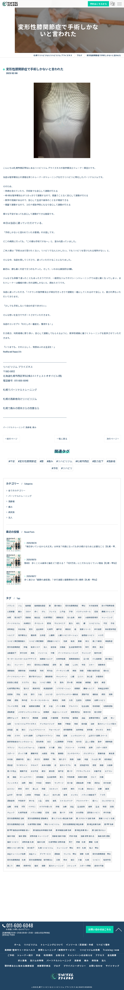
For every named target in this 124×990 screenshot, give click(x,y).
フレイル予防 (12, 706)
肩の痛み (109, 658)
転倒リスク (35, 647)
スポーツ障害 (85, 865)
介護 (80, 859)
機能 (14, 777)
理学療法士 (22, 635)
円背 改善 (73, 836)
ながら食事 (28, 735)
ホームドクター (26, 777)
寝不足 (61, 771)
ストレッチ (71, 865)
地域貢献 (96, 706)
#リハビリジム (64, 461)
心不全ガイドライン (44, 735)
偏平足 (59, 629)
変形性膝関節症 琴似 (102, 853)
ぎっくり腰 (22, 753)
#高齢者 (111, 461)
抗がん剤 (56, 794)
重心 (29, 759)
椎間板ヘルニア (46, 658)
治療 (65, 806)
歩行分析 (23, 653)
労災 (49, 741)
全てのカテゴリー (16, 490)
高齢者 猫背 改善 (59, 836)
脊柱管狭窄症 (110, 629)
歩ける (31, 800)
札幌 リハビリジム (45, 847)
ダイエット (39, 623)
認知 (47, 800)
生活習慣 (81, 806)
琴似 (83, 605)
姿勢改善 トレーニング (39, 836)
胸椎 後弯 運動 (104, 836)
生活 (97, 806)
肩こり (10, 865)
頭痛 (67, 664)
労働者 (62, 647)
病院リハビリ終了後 (15, 847)
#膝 (42, 461)
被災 (72, 859)
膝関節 (46, 759)
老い (112, 718)
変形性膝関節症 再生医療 (73, 824)
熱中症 (24, 700)
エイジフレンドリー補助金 (67, 694)
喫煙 (104, 806)
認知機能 (40, 777)
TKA (54, 759)
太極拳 (110, 765)
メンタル (74, 794)
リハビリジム (94, 623)
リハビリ (96, 859)
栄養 (23, 706)
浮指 (18, 694)
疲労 (43, 771)
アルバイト (73, 706)
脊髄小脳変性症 (93, 670)
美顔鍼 (88, 682)
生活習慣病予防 (75, 647)
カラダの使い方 (45, 806)
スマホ (17, 735)
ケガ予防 (81, 747)
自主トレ (32, 853)
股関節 (46, 712)
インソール (42, 653)
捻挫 (96, 611)
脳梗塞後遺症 (39, 605)
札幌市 (50, 629)
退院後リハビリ (93, 812)
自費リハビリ (99, 700)
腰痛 (18, 865)
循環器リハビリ (88, 635)
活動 (54, 812)
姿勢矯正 (11, 629)
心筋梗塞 (11, 611)
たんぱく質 (96, 759)
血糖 (9, 806)
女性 (25, 694)
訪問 (23, 782)
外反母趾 (21, 629)
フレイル (52, 611)
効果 (65, 641)
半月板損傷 (93, 605)
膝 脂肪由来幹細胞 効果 (42, 830)
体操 (58, 735)
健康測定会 (75, 712)
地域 (42, 670)
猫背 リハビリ (13, 842)
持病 (63, 700)
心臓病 (51, 635)
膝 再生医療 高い (81, 830)
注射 (92, 723)
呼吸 (52, 753)
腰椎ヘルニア (88, 688)
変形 (31, 629)
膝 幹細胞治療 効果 (63, 830)
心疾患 (28, 794)
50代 (87, 647)
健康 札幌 (84, 853)
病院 (103, 694)
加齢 (79, 759)
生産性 (79, 700)
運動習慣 (11, 800)
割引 (23, 729)
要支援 (111, 753)
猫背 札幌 (41, 842)
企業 (105, 718)
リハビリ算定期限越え (16, 641)
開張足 (68, 629)
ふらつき (49, 694)
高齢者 (28, 427)
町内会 (50, 670)
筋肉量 (84, 723)
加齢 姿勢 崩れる (87, 836)
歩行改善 (107, 812)
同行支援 (107, 782)
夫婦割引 (27, 623)
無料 (72, 788)
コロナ (28, 611)
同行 (27, 788)
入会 (40, 694)
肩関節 (77, 688)
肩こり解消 (97, 641)
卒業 (89, 782)
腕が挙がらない (35, 676)
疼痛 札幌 (80, 842)
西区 (31, 782)
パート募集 (60, 706)
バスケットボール (83, 611)
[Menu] (119, 3)
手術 (112, 623)
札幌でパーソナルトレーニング (20, 389)
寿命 (109, 729)
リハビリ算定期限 (36, 641)
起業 (65, 735)
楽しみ (35, 788)
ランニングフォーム (26, 747)
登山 (34, 682)
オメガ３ (99, 729)
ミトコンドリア (66, 800)
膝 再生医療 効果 (94, 824)
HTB (23, 806)
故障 (91, 747)
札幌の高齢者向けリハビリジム (20, 399)
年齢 (43, 788)
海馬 (54, 800)
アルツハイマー (82, 800)
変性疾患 (40, 741)
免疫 (76, 723)
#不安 (12, 461)
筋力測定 (98, 712)
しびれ (75, 664)
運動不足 (85, 694)
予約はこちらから (98, 3)
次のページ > (113, 438)
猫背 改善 (11, 836)
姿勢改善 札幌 (28, 842)
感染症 (10, 765)
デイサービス (45, 853)
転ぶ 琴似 (93, 847)
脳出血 (37, 617)
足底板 (10, 694)
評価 (57, 806)
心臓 (72, 676)
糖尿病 (33, 635)
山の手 (10, 794)
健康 (43, 865)
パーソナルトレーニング (14, 427)
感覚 (94, 765)
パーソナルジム (13, 623)
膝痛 (80, 641)
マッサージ (59, 782)
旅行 (32, 694)
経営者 (53, 647)
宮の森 (19, 794)
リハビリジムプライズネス (25, 723)
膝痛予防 (20, 759)
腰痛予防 (34, 753)
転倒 (72, 641)
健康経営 (60, 617)
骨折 (80, 617)
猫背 (36, 865)
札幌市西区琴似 (13, 688)
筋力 (71, 623)
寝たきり (62, 759)
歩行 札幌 (81, 847)
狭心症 (89, 676)
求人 (9, 664)
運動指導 (79, 782)
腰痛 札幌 (93, 842)
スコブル (25, 682)
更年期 (89, 729)
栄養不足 (97, 771)
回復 (112, 806)
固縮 (81, 670)
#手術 (55, 468)
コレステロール (108, 800)
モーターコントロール (40, 700)
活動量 (44, 718)
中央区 (39, 782)
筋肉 (62, 682)
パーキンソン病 (62, 670)
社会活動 (85, 706)
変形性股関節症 (13, 647)
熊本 (65, 859)
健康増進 (109, 741)
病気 (94, 647)
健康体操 (21, 670)
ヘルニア (11, 635)
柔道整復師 (48, 688)
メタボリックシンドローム (29, 712)
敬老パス (25, 718)
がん (43, 611)
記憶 (47, 812)
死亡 (71, 842)
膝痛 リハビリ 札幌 (106, 818)
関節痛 (35, 718)
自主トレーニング (60, 712)
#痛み (50, 461)
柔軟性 (55, 700)
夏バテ (70, 771)
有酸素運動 (108, 706)
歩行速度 (97, 629)
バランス (11, 605)
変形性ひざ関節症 (41, 664)
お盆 (51, 706)
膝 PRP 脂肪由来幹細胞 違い (18, 830)
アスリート (69, 747)
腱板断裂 (49, 676)
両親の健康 (82, 777)
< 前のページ (11, 438)
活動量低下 (11, 653)
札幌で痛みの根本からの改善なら (21, 408)
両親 (71, 759)
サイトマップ (112, 965)
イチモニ (32, 806)
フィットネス (12, 782)
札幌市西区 (48, 617)
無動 (74, 670)
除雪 (16, 806)
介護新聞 (54, 718)
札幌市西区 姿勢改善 (57, 842)
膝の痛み (58, 605)
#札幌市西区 (82, 461)
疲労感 (51, 771)
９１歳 (80, 788)
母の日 (79, 741)
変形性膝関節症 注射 (15, 818)
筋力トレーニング (56, 865)
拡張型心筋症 (12, 682)
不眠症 (68, 723)
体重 (86, 759)
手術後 (70, 741)
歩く (36, 611)
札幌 (87, 859)
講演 (107, 788)
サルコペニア (59, 623)
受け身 (70, 782)
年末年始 (65, 718)
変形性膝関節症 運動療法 (38, 818)
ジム (20, 605)
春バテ (62, 812)
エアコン (108, 771)
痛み (34, 427)
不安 (105, 623)
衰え (62, 777)
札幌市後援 (22, 812)
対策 (71, 812)
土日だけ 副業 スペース (98, 735)
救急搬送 (108, 759)
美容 (103, 682)
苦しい (46, 794)
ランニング (86, 653)
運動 (16, 700)
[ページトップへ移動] (119, 929)
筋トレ (95, 800)
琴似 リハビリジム (51, 824)
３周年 (64, 788)
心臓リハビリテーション (68, 635)
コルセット (53, 788)
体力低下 (30, 847)
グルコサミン (88, 753)
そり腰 (51, 747)
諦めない (90, 788)
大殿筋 (44, 753)
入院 (71, 700)
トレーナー (19, 664)
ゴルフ (93, 777)
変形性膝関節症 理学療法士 (41, 859)
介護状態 (41, 747)
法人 (10, 517)
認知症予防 (84, 765)
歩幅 (25, 647)
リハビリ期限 (45, 682)
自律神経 (79, 729)
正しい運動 (89, 741)
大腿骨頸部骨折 (91, 617)
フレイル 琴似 (70, 853)
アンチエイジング (47, 723)
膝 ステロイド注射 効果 (85, 818)
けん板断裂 (97, 658)
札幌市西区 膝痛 (34, 824)
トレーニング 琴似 (65, 847)
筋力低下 (18, 617)
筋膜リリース (85, 629)
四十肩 (70, 682)
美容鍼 (79, 682)
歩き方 (37, 759)
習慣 (65, 794)
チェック (11, 812)
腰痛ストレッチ (108, 611)
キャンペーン (61, 676)
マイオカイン (21, 765)
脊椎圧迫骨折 (103, 688)
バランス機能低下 (89, 794)
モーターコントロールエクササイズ (21, 658)
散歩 (100, 741)
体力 (87, 641)
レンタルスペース (78, 735)
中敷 (52, 653)
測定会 (97, 782)
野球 (20, 788)
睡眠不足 (23, 771)
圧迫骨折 (40, 629)
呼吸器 (37, 794)
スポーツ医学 (101, 747)
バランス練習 (36, 812)
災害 (58, 859)
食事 (90, 806)
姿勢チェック (12, 718)
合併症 (42, 635)
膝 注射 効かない (99, 830)
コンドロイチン (73, 753)
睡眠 (60, 723)
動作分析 (98, 653)
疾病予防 (27, 865)
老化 (78, 623)
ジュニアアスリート (37, 729)
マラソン (11, 747)
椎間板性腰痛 (34, 706)
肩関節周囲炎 (74, 658)
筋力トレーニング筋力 (107, 723)
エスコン (11, 788)
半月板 (10, 759)
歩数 (9, 735)
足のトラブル (65, 765)
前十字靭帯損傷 (108, 605)
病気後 (11, 512)
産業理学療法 (94, 718)
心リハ (80, 676)
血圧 (83, 718)
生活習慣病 (51, 777)
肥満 (49, 623)
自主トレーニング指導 (16, 853)
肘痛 (101, 777)
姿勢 (54, 664)
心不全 (62, 611)
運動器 (57, 853)
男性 (60, 747)
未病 (9, 617)
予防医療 (70, 777)
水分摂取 (79, 812)
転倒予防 (107, 859)
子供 (71, 611)
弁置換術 (99, 676)
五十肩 (86, 658)
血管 (9, 723)
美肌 (32, 653)
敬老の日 (87, 712)
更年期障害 (67, 729)
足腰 (100, 788)
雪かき (26, 688)
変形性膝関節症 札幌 (15, 824)
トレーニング (107, 617)
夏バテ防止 (11, 771)
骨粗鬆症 (109, 641)
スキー (91, 664)
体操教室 (32, 670)
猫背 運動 (22, 836)
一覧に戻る (62, 438)
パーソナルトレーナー (16, 676)
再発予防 (36, 688)
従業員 (88, 700)
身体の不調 (98, 865)
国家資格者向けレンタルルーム (20, 741)
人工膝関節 (59, 741)
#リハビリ (66, 468)
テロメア (34, 765)
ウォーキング (54, 729)
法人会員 (70, 617)
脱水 (101, 647)
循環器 (75, 718)
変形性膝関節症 (71, 605)
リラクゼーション (63, 688)
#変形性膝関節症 (27, 461)
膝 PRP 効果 (108, 824)
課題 (101, 765)
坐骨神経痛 (60, 658)
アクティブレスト (83, 771)
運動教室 (11, 712)
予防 (83, 664)
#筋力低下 (97, 461)
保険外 (48, 782)
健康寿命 (101, 664)
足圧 (72, 806)
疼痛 (9, 700)
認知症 (10, 729)
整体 (96, 682)
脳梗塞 (28, 605)
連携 (111, 694)
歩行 (29, 664)
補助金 (95, 694)
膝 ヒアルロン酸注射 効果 (62, 818)
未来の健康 (46, 765)
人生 (40, 800)
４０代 (100, 635)
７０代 (102, 794)
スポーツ (11, 753)
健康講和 (11, 670)
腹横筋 (61, 753)
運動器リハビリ (53, 641)
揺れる (106, 670)
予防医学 (21, 800)
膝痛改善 (101, 753)
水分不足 (34, 771)
